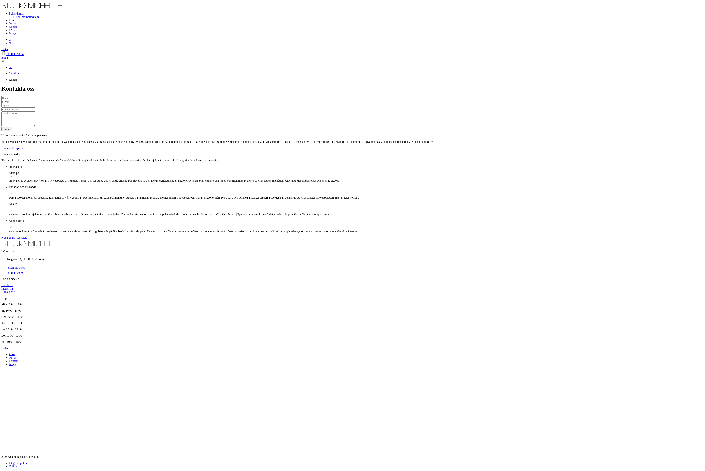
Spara (11, 237)
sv (10, 39)
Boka (4, 49)
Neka (4, 237)
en (10, 42)
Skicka (6, 129)
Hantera (6, 148)
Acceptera (17, 148)
